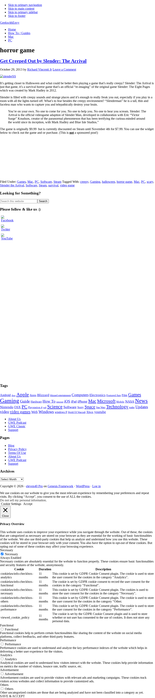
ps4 (44, 407)
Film (124, 395)
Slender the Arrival (12, 185)
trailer (132, 407)
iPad (74, 401)
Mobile (120, 401)
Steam (57, 181)
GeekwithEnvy (9, 22)
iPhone (82, 401)
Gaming (95, 181)
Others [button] (4, 685)
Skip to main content (21, 8)
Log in (96, 486)
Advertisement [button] (9, 670)
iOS (67, 401)
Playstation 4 (35, 407)
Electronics (97, 395)
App (14, 395)
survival (53, 185)
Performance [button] (8, 640)
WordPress (83, 486)
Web (34, 412)
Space (90, 406)
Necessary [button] (6, 550)
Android (5, 395)
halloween (108, 181)
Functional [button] (7, 625)
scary (150, 181)
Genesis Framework (60, 486)
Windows (46, 412)
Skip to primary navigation (25, 5)
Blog (11, 445)
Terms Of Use (17, 452)
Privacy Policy (17, 449)
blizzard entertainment (60, 395)
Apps (33, 395)
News (141, 401)
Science (55, 406)
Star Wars (100, 407)
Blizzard (43, 395)
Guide (25, 401)
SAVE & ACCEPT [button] (12, 696)
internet (59, 402)
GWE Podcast (17, 422)
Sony (80, 407)
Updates (141, 407)
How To (49, 401)
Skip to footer (16, 15)
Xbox (89, 412)
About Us (14, 419)
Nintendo (6, 407)
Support (13, 430)
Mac (30, 181)
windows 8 (61, 412)
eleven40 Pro (34, 486)
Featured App (113, 395)
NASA (129, 401)
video (4, 411)
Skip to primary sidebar (23, 12)
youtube (100, 412)
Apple (22, 394)
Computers (80, 395)
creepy (84, 181)
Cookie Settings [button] (11, 504)
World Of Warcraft (77, 412)
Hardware (36, 401)
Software (46, 181)
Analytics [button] (6, 655)
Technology (117, 406)
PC (37, 181)
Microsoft (106, 401)
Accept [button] (27, 504)
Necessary (11, 554)
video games (20, 411)
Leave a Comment (64, 69)
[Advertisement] (30, 251)
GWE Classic (16, 426)
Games (21, 181)
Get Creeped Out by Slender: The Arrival (43, 61)
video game (67, 185)
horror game (124, 181)
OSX (17, 407)
